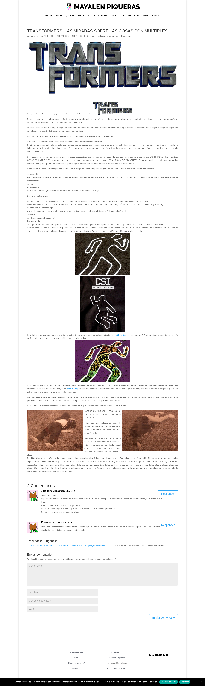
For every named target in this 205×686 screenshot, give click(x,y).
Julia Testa (46, 491)
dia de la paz (89, 36)
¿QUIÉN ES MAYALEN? (78, 16)
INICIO (48, 16)
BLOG (58, 16)
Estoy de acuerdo (169, 682)
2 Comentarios (126, 36)
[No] (201, 681)
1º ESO (56, 36)
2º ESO (64, 36)
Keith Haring (72, 388)
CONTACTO (100, 16)
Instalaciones (102, 36)
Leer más (185, 682)
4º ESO (79, 36)
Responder (168, 493)
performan (113, 36)
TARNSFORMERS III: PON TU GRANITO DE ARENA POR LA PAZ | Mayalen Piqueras (67, 546)
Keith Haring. (120, 335)
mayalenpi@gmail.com (117, 663)
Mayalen (34, 36)
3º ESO (71, 36)
